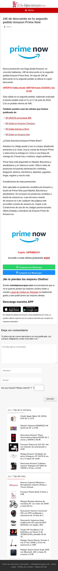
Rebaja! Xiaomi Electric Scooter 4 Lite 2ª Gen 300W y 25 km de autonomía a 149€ (34, 542)
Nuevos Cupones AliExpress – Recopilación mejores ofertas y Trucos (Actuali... (33, 484)
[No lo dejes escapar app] (12, 311)
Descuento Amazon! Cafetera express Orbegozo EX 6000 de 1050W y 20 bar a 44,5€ (33, 465)
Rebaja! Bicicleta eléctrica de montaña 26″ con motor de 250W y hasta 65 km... (34, 503)
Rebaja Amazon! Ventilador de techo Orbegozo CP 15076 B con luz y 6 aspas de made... (34, 456)
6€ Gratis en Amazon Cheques (20, 123)
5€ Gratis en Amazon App (18, 134)
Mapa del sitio (41, 567)
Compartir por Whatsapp (29, 267)
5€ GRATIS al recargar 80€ (18, 118)
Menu (31, 10)
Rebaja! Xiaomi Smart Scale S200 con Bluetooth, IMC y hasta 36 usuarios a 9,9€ (34, 552)
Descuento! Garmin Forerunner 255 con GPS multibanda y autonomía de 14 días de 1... (33, 513)
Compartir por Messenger (29, 272)
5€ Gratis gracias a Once (17, 129)
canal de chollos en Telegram (25, 292)
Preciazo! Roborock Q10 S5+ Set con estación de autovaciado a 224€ (34, 446)
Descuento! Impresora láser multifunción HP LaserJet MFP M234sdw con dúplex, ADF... (33, 522)
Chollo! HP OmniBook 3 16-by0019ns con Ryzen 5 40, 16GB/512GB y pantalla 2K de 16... (33, 533)
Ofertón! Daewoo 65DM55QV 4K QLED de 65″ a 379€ (34, 427)
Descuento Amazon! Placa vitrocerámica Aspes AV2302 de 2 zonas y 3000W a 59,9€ (34, 437)
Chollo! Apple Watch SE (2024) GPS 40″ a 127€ (33, 417)
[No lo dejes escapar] (29, 7)
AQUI (47, 258)
